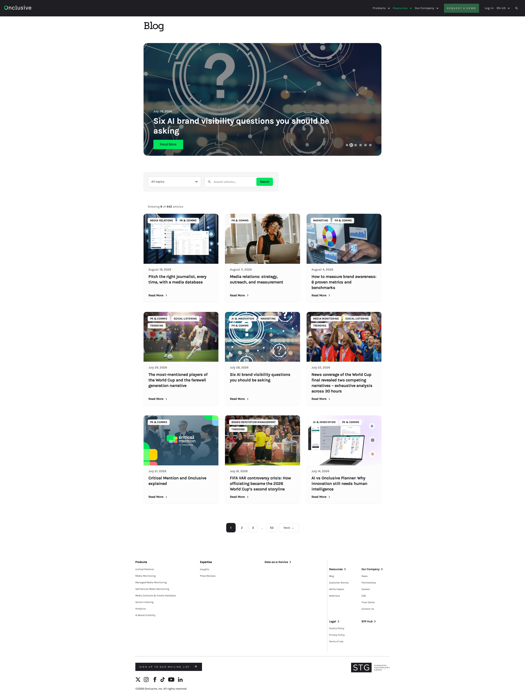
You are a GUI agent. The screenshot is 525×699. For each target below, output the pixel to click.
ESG (364, 595)
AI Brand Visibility (145, 615)
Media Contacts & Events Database (155, 595)
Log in (489, 8)
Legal (332, 621)
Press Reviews (208, 575)
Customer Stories (339, 582)
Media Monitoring (145, 575)
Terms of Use (336, 641)
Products (379, 8)
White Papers (336, 589)
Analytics (140, 608)
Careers (366, 589)
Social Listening (144, 602)
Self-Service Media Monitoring (152, 589)
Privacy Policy (337, 634)
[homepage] (29, 8)
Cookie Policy (336, 628)
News (365, 576)
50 (272, 528)
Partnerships (369, 582)
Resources (400, 8)
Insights (204, 569)
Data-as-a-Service (276, 562)
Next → (289, 528)
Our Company (424, 8)
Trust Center (368, 602)
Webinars (334, 595)
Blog (331, 576)
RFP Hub (367, 621)
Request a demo (461, 8)
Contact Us (368, 608)
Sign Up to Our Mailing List (165, 666)
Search (264, 181)
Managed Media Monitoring (151, 582)
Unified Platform (144, 569)
